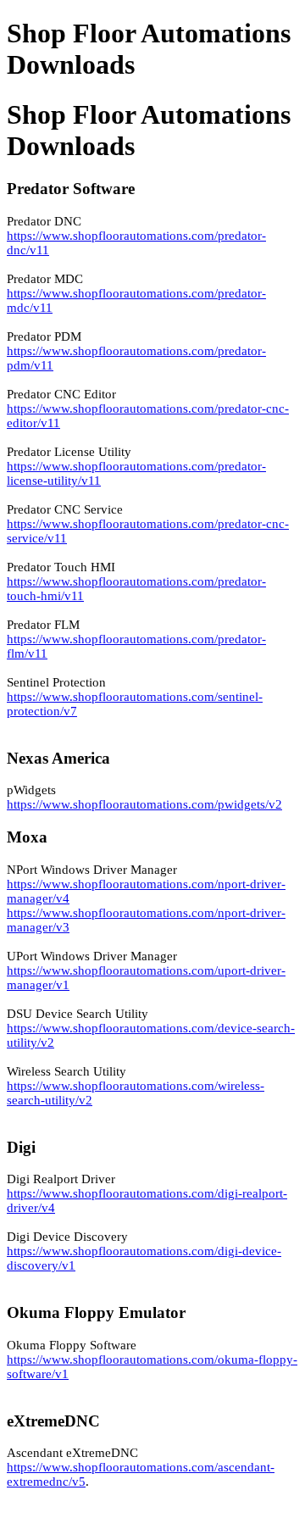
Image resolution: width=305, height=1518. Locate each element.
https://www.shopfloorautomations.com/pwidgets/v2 (144, 804)
